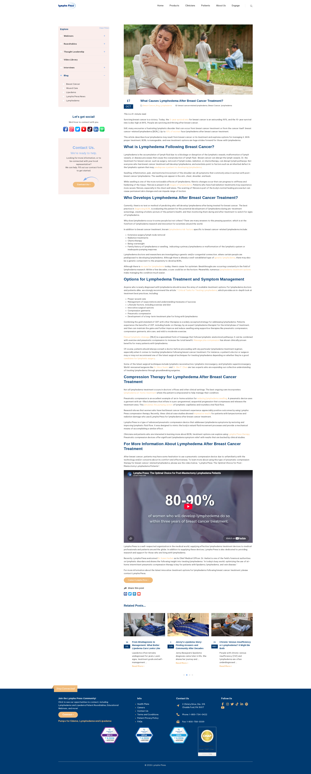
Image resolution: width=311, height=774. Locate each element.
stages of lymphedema (180, 185)
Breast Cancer (73, 84)
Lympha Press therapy (238, 434)
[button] (125, 594)
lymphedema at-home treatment (140, 393)
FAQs (139, 721)
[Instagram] (227, 704)
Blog (66, 75)
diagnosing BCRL (143, 208)
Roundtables (70, 44)
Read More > (138, 663)
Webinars (68, 36)
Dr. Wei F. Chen (180, 367)
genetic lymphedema (225, 257)
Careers (141, 707)
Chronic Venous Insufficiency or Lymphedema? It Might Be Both (191, 645)
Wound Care (72, 88)
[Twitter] (232, 704)
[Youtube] (222, 707)
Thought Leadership (74, 52)
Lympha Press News (75, 96)
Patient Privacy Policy (148, 718)
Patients (205, 5)
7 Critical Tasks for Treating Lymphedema (196, 290)
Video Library (71, 59)
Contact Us (142, 711)
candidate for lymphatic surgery (139, 358)
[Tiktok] (237, 704)
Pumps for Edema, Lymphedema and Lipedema (84, 721)
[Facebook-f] (222, 704)
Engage (236, 5)
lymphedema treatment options (235, 269)
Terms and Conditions (147, 714)
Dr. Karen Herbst (165, 558)
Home (160, 5)
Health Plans (143, 704)
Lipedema (71, 92)
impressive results (202, 413)
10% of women (173, 131)
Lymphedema (72, 100)
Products (174, 5)
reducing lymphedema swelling (212, 398)
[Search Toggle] (251, 6)
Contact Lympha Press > (138, 580)
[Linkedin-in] (241, 704)
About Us (221, 5)
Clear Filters (104, 28)
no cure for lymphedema (152, 266)
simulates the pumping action (158, 404)
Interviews (69, 67)
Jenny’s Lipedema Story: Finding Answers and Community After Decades (146, 645)
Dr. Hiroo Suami (161, 367)
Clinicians (190, 5)
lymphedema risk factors (181, 229)
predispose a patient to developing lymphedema (178, 167)
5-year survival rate (179, 119)
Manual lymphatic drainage (137, 337)
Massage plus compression (207, 340)
